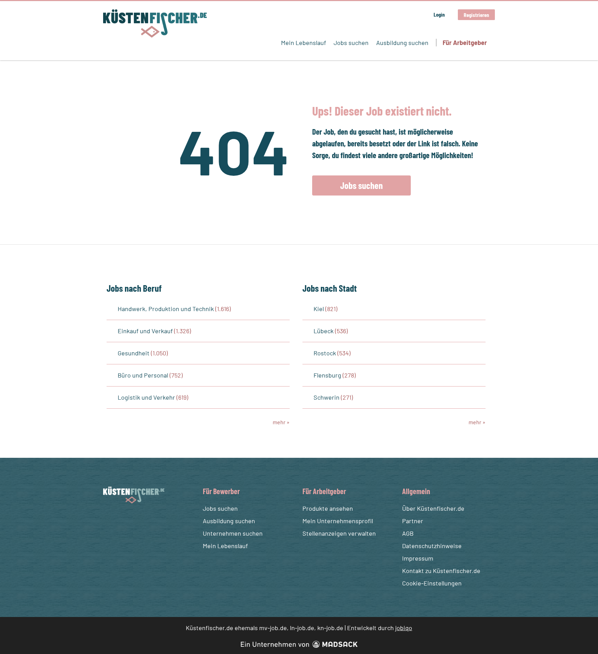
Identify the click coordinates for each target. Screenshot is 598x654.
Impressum (417, 558)
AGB (408, 533)
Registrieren (476, 14)
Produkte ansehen (327, 508)
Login (439, 14)
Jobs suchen (351, 42)
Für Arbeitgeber (465, 42)
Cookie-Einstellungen (432, 583)
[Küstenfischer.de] (155, 23)
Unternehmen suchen (233, 533)
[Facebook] (109, 519)
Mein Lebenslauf (303, 42)
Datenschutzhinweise (432, 545)
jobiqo (403, 628)
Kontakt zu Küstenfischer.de (441, 570)
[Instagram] (122, 519)
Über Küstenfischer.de (433, 508)
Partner (412, 521)
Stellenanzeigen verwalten (339, 533)
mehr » (281, 422)
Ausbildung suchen (402, 42)
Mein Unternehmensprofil (337, 521)
